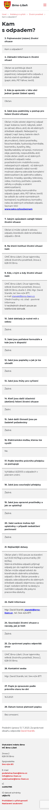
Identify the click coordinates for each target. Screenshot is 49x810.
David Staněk (28, 731)
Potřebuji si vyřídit (17, 14)
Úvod (4, 14)
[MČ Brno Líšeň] (14, 5)
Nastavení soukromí (12, 803)
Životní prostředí (36, 14)
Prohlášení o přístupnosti (15, 800)
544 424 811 (7, 764)
